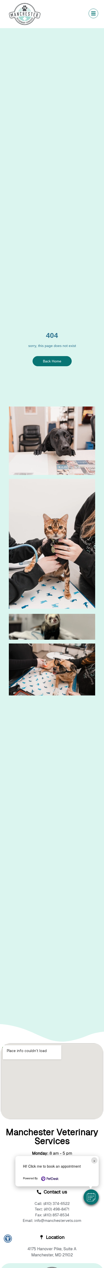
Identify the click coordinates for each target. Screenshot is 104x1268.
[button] (91, 1197)
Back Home (52, 361)
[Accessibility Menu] (8, 1238)
